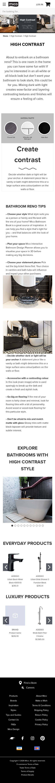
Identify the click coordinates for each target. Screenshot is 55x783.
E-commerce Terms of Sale (27, 764)
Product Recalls (27, 774)
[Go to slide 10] (40, 526)
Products (13, 695)
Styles (13, 710)
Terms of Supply (27, 771)
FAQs (13, 724)
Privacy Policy (41, 724)
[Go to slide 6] (27, 526)
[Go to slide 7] (30, 526)
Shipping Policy (41, 710)
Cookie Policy (41, 719)
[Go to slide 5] (24, 526)
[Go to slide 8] (34, 526)
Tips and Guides (13, 714)
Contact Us (13, 719)
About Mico (41, 695)
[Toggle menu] (4, 4)
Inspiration (13, 705)
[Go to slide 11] (43, 526)
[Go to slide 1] (12, 526)
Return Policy (41, 714)
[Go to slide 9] (37, 526)
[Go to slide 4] (21, 526)
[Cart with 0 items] (49, 4)
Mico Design (13, 729)
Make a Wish (41, 700)
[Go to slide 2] (15, 526)
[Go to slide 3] (18, 526)
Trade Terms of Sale (28, 767)
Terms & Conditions (41, 705)
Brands (13, 700)
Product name (15, 632)
